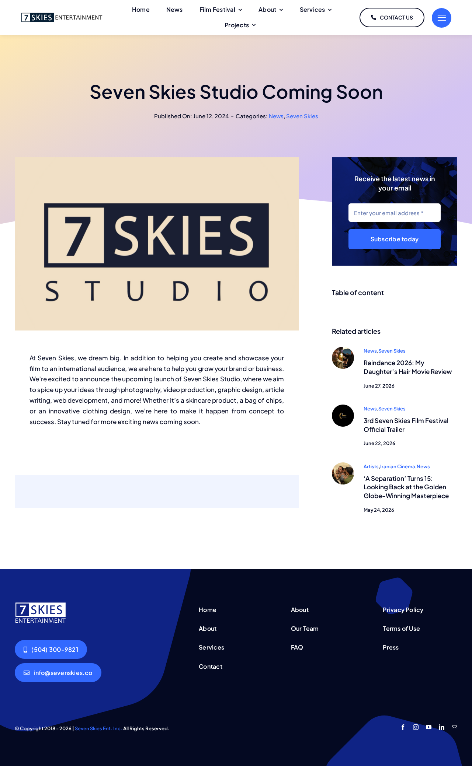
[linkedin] (441, 727)
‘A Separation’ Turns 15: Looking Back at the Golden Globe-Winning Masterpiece (406, 487)
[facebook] (403, 727)
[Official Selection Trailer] (343, 407)
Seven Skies (302, 115)
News (276, 115)
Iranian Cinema (397, 466)
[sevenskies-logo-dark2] (61, 14)
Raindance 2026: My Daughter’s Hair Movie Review (408, 366)
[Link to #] (441, 18)
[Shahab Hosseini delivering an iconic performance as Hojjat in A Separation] (343, 465)
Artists (371, 466)
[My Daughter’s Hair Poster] (343, 350)
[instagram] (416, 727)
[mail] (454, 727)
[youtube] (428, 727)
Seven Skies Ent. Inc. (98, 728)
